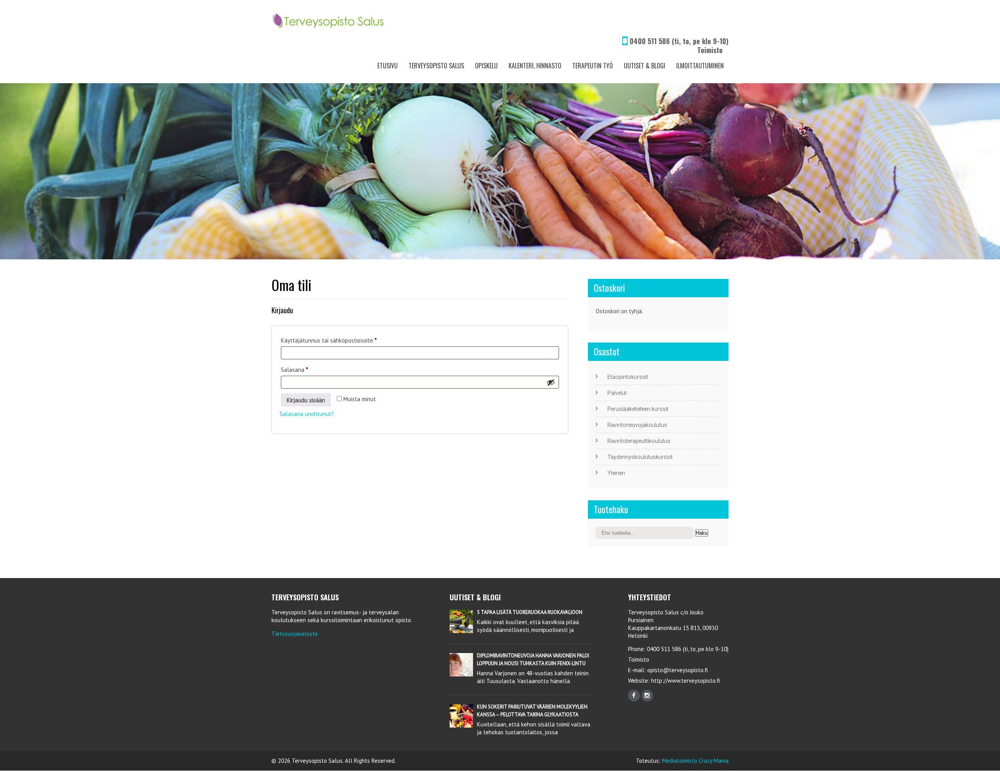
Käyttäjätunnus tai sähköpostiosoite (341, 340)
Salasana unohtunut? (307, 414)
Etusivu (387, 65)
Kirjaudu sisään (306, 400)
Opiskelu (486, 65)
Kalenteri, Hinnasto (535, 65)
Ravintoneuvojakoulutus (637, 425)
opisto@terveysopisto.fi (677, 670)
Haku (701, 533)
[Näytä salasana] (550, 382)
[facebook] (634, 695)
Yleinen (616, 473)
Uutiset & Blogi (644, 65)
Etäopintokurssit (627, 377)
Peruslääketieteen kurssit (637, 409)
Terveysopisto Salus (436, 65)
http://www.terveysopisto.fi (685, 680)
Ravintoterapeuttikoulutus (638, 441)
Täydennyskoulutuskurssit (640, 457)
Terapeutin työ (592, 65)
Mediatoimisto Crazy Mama (695, 760)
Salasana (307, 369)
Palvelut (617, 393)
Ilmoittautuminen (700, 65)
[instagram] (647, 695)
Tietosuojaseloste (294, 633)
